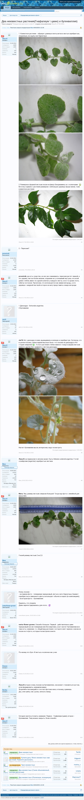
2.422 (14, 672)
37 (15, 327)
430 (15, 703)
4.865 (14, 45)
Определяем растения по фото (23, 24)
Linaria (78, 771)
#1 (81, 242)
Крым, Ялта (13, 617)
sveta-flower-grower (9, 605)
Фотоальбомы (16, 7)
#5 (81, 452)
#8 (81, 576)
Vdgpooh (11, 761)
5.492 (14, 696)
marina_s (77, 765)
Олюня (4, 666)
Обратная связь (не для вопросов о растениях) (53, 795)
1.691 (14, 47)
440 (15, 52)
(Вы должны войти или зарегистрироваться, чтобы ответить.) (65, 743)
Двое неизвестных (26, 752)
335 (15, 676)
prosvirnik (5, 253)
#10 (81, 646)
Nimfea (4, 690)
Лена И (54, 24)
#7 (81, 549)
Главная (75, 795)
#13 (81, 737)
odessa (14, 333)
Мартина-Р (12, 779)
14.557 (14, 472)
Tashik (11, 754)
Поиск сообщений (7, 10)
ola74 (4, 319)
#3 (81, 297)
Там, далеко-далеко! (10, 707)
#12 (81, 706)
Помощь (70, 795)
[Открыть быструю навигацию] (81, 15)
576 (15, 698)
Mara (32, 27)
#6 (81, 480)
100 (15, 331)
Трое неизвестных (28, 765)
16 (15, 476)
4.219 (14, 260)
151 (15, 261)
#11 (81, 673)
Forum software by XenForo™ (16, 797)
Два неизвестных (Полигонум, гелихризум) (35, 777)
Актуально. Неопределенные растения (37, 766)
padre (42, 797)
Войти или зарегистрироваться (70, 1)
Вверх (80, 795)
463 (15, 474)
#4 (81, 327)
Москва (14, 54)
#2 (81, 270)
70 (15, 326)
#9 (81, 615)
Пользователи (28, 7)
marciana (11, 774)
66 (15, 615)
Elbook (11, 766)
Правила (37, 7)
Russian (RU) (5, 795)
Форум (7, 7)
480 (15, 267)
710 (15, 479)
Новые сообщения (20, 10)
